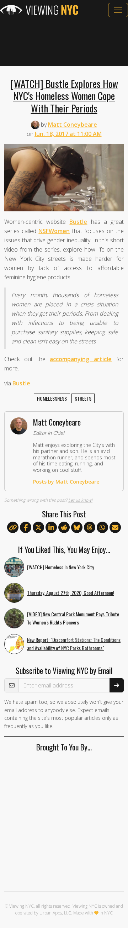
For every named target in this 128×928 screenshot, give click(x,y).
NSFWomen (54, 231)
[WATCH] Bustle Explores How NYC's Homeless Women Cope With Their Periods (64, 95)
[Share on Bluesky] (76, 528)
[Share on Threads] (89, 528)
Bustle (78, 222)
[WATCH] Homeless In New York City (60, 567)
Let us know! (80, 500)
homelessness (52, 398)
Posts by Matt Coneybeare (66, 481)
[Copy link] (12, 527)
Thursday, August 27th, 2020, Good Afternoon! (70, 592)
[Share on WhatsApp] (102, 528)
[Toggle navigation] (118, 10)
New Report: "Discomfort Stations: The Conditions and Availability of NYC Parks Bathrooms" (74, 644)
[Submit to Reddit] (64, 528)
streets (83, 398)
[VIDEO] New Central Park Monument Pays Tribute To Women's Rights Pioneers (73, 618)
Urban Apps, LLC (55, 913)
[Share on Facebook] (25, 528)
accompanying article (81, 359)
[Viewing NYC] (39, 10)
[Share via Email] (115, 528)
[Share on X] (38, 528)
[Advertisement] (64, 42)
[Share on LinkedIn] (51, 528)
